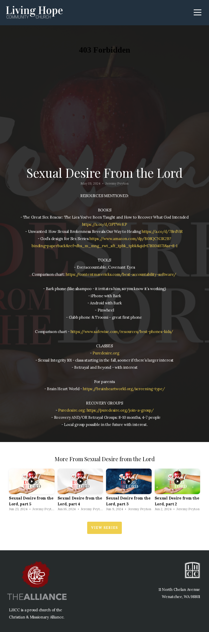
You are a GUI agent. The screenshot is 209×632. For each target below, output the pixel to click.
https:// (77, 331)
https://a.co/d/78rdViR (162, 231)
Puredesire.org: (72, 410)
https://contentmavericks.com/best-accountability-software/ (121, 274)
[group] (32, 491)
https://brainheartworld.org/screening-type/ (124, 388)
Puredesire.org (106, 353)
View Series (104, 528)
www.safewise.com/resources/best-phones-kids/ (128, 331)
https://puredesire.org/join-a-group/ (120, 410)
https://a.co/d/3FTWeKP (104, 224)
